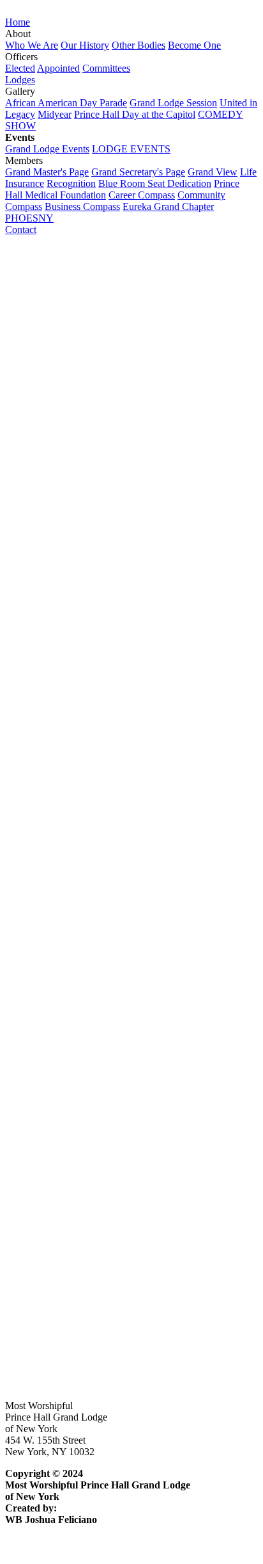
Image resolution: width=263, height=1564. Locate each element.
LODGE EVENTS (131, 148)
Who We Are (31, 45)
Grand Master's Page (47, 171)
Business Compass (82, 206)
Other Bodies (138, 45)
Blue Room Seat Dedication (154, 183)
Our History (85, 45)
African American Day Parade (66, 102)
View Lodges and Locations (62, 865)
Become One (194, 45)
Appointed (58, 68)
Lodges (20, 79)
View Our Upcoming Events (63, 1360)
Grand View (212, 171)
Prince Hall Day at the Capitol (134, 114)
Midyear (54, 114)
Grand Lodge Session (173, 102)
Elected (20, 68)
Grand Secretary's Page (138, 171)
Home (17, 22)
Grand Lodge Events (47, 148)
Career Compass (142, 194)
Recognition (71, 183)
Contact (20, 229)
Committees (106, 68)
